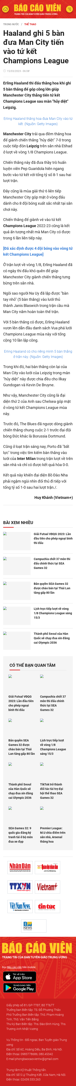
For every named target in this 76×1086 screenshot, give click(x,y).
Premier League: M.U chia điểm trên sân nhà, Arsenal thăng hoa (52, 835)
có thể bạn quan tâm (33, 665)
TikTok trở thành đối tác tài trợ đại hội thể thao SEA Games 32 (51, 791)
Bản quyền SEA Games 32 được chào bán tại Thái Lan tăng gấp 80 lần (52, 588)
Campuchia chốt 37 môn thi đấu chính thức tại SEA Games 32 (52, 563)
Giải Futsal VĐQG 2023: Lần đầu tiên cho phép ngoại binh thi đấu (53, 538)
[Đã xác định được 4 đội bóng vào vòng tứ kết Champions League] (38, 251)
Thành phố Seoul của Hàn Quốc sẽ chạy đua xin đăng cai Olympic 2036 (52, 638)
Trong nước (11, 24)
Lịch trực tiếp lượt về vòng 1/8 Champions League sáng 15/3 (53, 613)
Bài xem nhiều (18, 522)
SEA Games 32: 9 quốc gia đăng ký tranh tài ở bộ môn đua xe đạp (20, 835)
